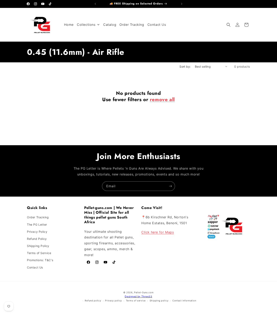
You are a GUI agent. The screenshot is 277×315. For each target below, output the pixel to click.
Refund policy (93, 300)
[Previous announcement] (95, 4)
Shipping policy (159, 300)
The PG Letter (37, 224)
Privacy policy (113, 300)
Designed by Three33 (138, 296)
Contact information (184, 300)
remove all (162, 99)
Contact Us (35, 267)
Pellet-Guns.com (144, 292)
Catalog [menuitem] (109, 25)
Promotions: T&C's (40, 260)
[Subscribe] (170, 186)
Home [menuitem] (69, 25)
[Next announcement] (181, 4)
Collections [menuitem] (86, 25)
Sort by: (185, 66)
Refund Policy (37, 238)
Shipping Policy (38, 246)
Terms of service (136, 300)
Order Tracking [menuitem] (131, 25)
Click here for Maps (157, 232)
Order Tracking (38, 217)
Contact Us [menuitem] (156, 25)
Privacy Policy (37, 231)
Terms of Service (39, 253)
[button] (228, 24)
